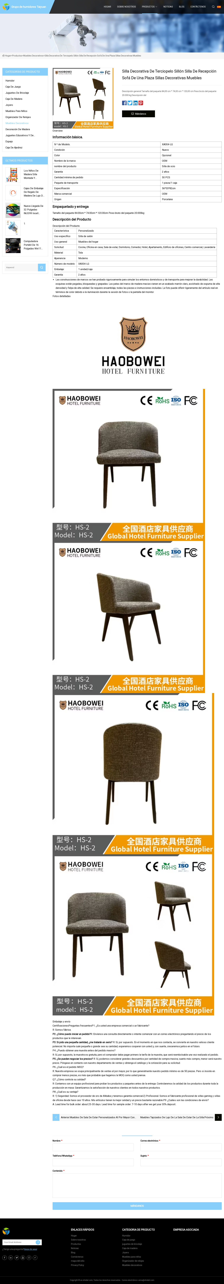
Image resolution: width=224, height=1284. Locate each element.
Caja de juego (13, 86)
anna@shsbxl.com (146, 1280)
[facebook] (4, 1257)
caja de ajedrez (13, 147)
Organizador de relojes (18, 117)
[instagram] (29, 1257)
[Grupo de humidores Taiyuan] (17, 1231)
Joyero (9, 105)
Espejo (9, 141)
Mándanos (140, 113)
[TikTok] (35, 1257)
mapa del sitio (77, 1261)
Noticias (168, 6)
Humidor (9, 80)
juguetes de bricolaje (17, 92)
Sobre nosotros (126, 6)
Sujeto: (144, 1156)
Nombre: (57, 1141)
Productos (148, 6)
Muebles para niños (16, 111)
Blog (181, 6)
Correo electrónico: (150, 1141)
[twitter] (16, 1257)
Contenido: (58, 1171)
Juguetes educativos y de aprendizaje (19, 136)
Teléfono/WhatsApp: (63, 1156)
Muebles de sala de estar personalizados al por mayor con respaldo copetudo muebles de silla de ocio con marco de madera (102, 1117)
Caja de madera (13, 98)
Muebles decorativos (33, 55)
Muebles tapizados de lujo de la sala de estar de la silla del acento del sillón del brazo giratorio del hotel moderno (172, 1117)
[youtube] (23, 1257)
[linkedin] (10, 1257)
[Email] (38, 1242)
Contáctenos (198, 6)
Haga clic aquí (30, 1249)
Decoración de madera (17, 129)
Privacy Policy (77, 1265)
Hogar (107, 6)
